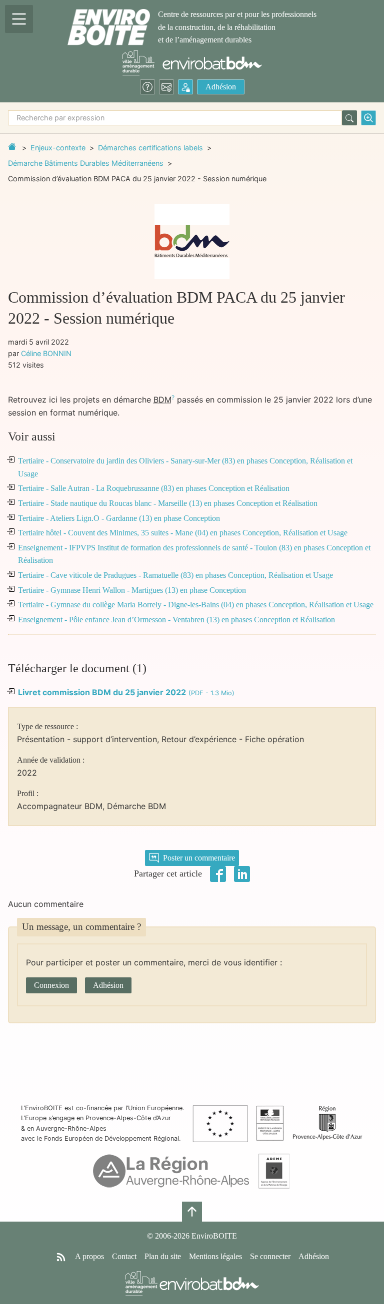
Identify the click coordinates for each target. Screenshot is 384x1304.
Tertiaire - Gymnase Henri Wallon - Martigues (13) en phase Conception (132, 590)
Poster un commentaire (199, 858)
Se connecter (270, 1256)
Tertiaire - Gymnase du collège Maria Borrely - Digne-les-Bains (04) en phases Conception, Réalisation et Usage (196, 604)
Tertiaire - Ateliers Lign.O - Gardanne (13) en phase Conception (119, 518)
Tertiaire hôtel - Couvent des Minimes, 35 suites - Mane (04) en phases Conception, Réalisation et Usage (183, 532)
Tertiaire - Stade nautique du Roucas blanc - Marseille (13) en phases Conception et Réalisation (168, 503)
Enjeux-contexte (58, 147)
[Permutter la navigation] (19, 19)
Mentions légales (215, 1256)
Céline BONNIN (46, 353)
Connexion (51, 985)
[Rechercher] (349, 117)
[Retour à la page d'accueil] (12, 146)
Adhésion (221, 86)
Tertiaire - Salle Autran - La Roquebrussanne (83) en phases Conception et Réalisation (154, 488)
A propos (89, 1256)
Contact (124, 1256)
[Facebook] (218, 873)
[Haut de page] (192, 1212)
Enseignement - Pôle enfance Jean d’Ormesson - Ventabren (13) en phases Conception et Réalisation (176, 619)
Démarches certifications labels (150, 147)
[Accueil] (109, 27)
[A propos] (147, 86)
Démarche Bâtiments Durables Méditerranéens (86, 163)
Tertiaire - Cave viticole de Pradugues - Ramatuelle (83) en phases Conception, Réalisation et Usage (175, 575)
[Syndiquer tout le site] (61, 1256)
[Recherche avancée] (368, 117)
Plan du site (162, 1256)
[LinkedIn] (242, 873)
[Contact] (166, 86)
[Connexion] (185, 86)
